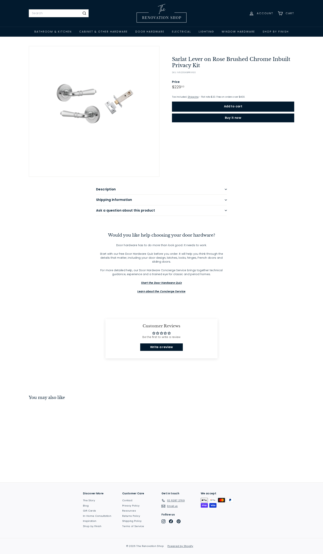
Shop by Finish (276, 31)
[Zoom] (94, 111)
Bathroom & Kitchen (53, 31)
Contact (127, 500)
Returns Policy (131, 516)
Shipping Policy (131, 521)
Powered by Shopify (180, 546)
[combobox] (59, 13)
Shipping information (114, 200)
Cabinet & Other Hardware (103, 31)
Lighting (206, 31)
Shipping (193, 96)
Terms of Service (133, 526)
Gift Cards (89, 510)
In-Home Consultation (97, 516)
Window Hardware (238, 31)
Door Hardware (149, 31)
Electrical (181, 31)
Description (106, 189)
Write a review (161, 347)
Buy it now (233, 117)
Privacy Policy (130, 505)
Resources (129, 510)
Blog (86, 505)
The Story (89, 500)
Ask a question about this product (125, 210)
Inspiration (89, 521)
